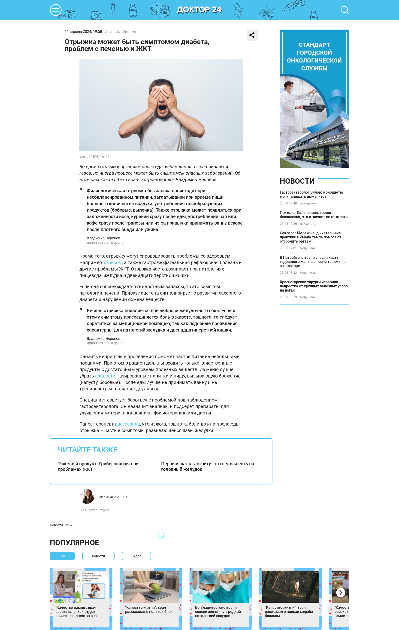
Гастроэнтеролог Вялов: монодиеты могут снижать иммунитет (311, 194)
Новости (297, 181)
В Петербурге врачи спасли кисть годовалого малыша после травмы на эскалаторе (313, 261)
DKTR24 (199, 10)
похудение (308, 203)
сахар (93, 510)
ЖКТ (82, 510)
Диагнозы (113, 31)
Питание (129, 31)
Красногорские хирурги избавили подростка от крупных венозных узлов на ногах (314, 286)
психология (308, 223)
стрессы (113, 262)
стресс (105, 510)
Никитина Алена (113, 497)
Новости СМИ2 (61, 525)
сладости (105, 376)
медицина (307, 248)
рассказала (127, 424)
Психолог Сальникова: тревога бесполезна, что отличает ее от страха (314, 214)
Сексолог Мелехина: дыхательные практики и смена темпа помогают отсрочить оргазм (310, 237)
